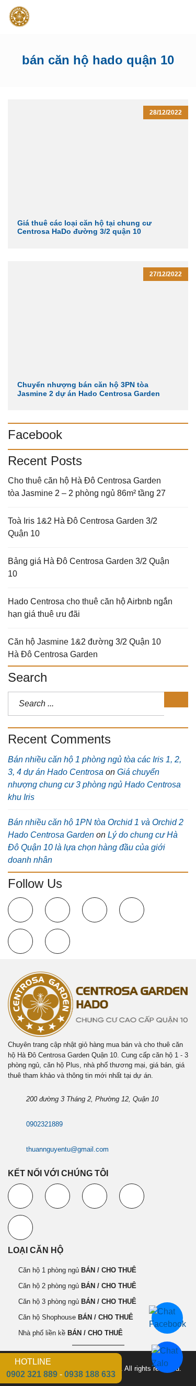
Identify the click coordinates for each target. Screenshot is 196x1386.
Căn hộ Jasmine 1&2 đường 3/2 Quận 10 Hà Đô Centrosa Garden (84, 648)
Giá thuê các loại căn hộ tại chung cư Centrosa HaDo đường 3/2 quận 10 (84, 227)
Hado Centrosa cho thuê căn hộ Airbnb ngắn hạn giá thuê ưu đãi (90, 607)
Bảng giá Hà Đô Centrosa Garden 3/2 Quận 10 (88, 567)
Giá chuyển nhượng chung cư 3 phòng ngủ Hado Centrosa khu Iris (94, 785)
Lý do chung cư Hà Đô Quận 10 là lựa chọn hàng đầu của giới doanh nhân (93, 847)
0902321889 (44, 1124)
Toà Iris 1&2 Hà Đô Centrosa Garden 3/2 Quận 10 (82, 527)
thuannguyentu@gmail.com (67, 1149)
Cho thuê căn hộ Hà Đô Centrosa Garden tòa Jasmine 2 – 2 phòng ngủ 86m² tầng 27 (87, 487)
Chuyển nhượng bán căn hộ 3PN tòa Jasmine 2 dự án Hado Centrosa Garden (88, 389)
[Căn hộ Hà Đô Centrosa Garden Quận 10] (15, 17)
